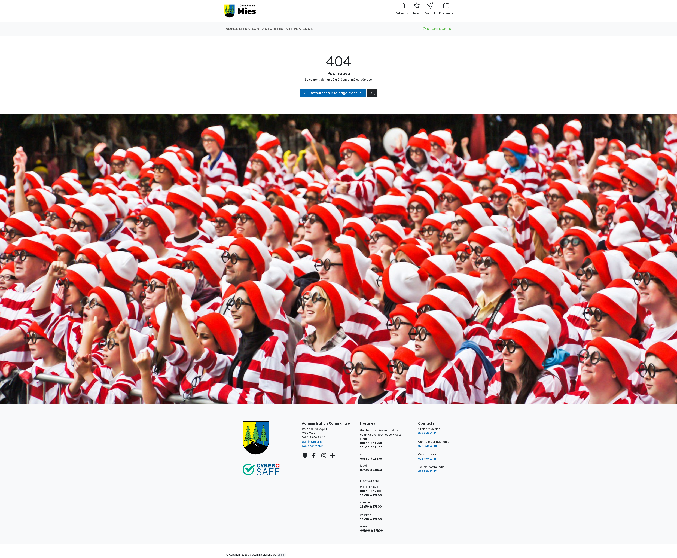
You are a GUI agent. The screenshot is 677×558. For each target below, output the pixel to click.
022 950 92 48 (427, 446)
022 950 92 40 (315, 437)
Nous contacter (312, 446)
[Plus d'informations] (332, 455)
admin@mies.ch (312, 441)
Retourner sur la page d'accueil (336, 93)
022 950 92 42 (427, 471)
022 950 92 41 (427, 433)
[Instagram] (323, 455)
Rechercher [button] (438, 28)
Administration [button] (242, 28)
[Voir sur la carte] (305, 455)
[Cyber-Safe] (261, 469)
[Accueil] (261, 438)
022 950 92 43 (427, 458)
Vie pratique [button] (299, 28)
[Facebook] (314, 455)
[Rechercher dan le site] (372, 93)
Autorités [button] (272, 28)
